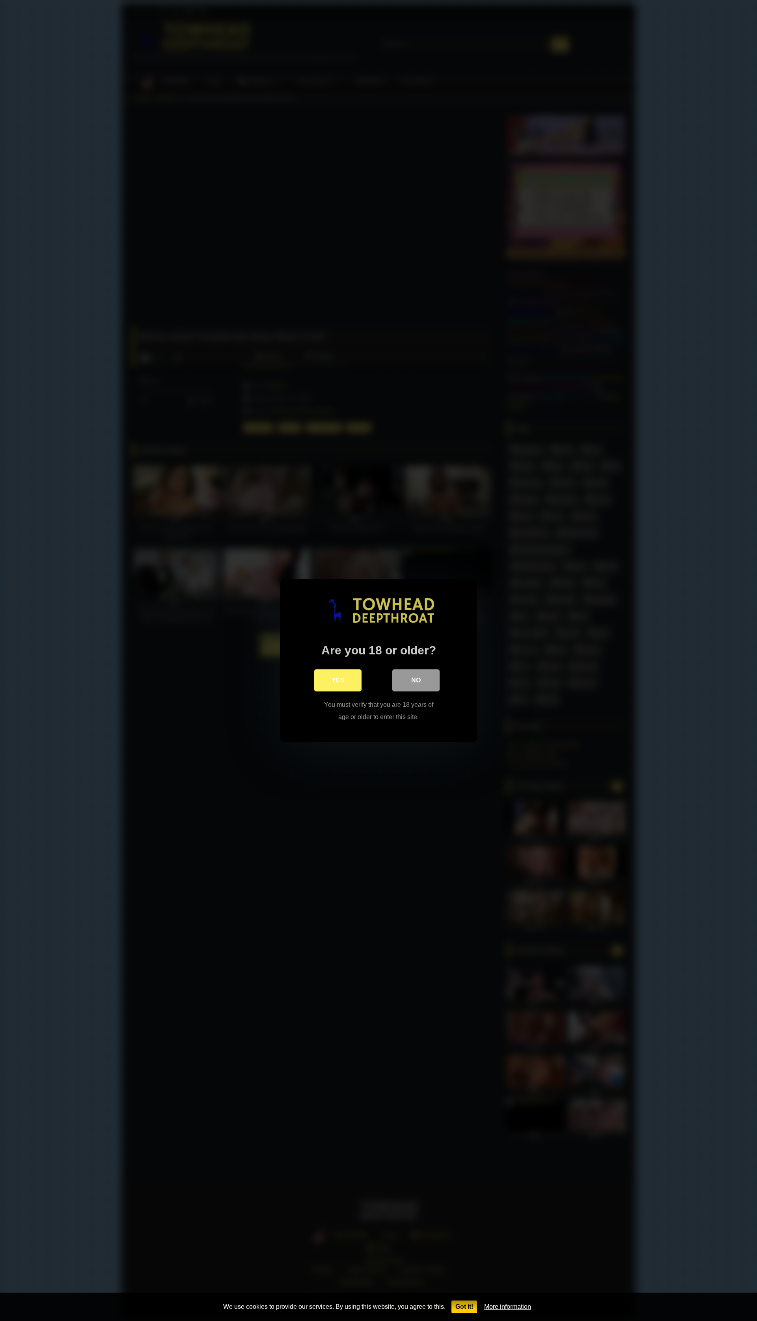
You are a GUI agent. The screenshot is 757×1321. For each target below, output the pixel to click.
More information (507, 1306)
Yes (338, 680)
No (416, 680)
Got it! (464, 1306)
